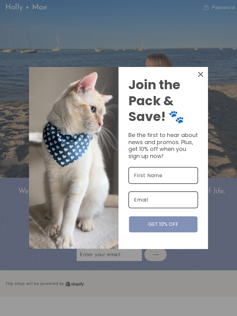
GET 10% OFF (163, 224)
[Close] (200, 74)
